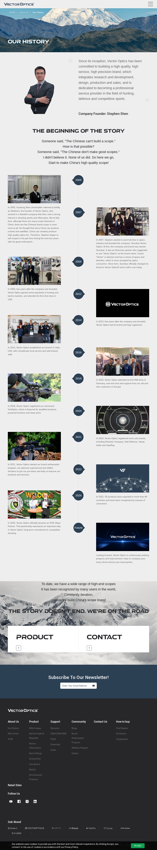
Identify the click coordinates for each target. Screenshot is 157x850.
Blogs (74, 728)
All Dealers (121, 733)
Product (34, 721)
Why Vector (13, 733)
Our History (38, 12)
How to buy (123, 721)
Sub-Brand (34, 764)
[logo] (19, 4)
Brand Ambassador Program (78, 738)
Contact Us (100, 721)
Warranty (54, 728)
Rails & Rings (35, 753)
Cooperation (122, 739)
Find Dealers (122, 728)
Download (55, 744)
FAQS (53, 739)
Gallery (75, 753)
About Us (23, 12)
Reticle (32, 769)
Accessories (35, 758)
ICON (10, 739)
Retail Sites (15, 785)
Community (79, 721)
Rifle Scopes (35, 728)
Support (55, 721)
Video (53, 750)
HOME (12, 12)
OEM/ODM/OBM (58, 733)
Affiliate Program (80, 748)
